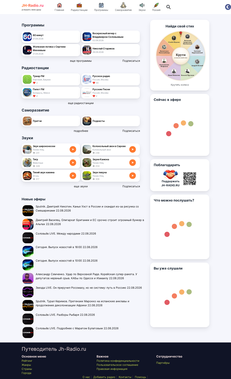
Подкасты (99, 120)
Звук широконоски (44, 146)
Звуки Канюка (101, 159)
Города (26, 373)
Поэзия (156, 9)
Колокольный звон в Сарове (109, 146)
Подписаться (131, 60)
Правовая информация (112, 369)
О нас (86, 377)
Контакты (125, 377)
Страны (27, 369)
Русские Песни (101, 89)
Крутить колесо (180, 84)
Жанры (26, 364)
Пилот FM (38, 89)
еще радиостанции (81, 103)
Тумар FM (38, 76)
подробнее (81, 130)
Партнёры (163, 362)
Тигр (35, 159)
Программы (101, 9)
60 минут (38, 35)
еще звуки (81, 186)
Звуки (141, 9)
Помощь (140, 377)
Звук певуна (100, 172)
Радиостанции (79, 9)
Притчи (37, 120)
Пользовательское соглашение (117, 364)
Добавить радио (104, 377)
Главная (59, 9)
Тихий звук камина (43, 172)
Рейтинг (27, 360)
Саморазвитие (123, 9)
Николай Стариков (103, 48)
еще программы (81, 60)
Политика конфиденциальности (118, 360)
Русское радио (101, 76)
